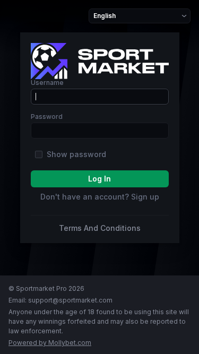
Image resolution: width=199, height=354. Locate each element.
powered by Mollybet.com (49, 343)
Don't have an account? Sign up (99, 197)
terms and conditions (100, 228)
